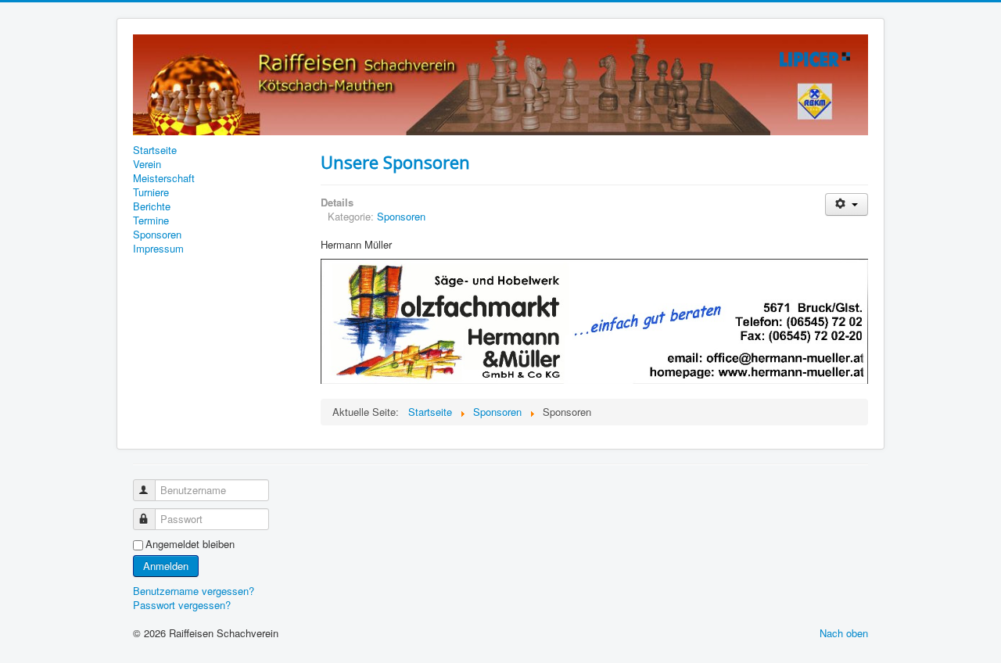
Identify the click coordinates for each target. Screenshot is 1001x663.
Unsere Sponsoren (395, 162)
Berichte (151, 206)
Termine (151, 220)
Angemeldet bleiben (190, 544)
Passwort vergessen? (182, 604)
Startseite (155, 150)
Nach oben (844, 632)
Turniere (151, 192)
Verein (147, 164)
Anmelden (165, 565)
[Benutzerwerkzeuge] (846, 204)
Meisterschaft (164, 178)
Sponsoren (157, 235)
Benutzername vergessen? (193, 590)
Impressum (158, 249)
